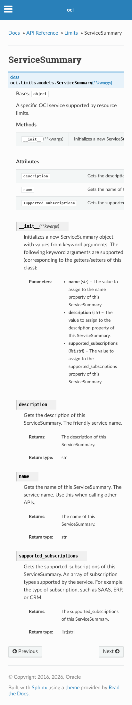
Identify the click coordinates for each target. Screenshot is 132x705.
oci (70, 10)
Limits (71, 33)
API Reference (42, 33)
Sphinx (39, 687)
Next (109, 651)
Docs (14, 33)
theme (72, 687)
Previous (27, 651)
